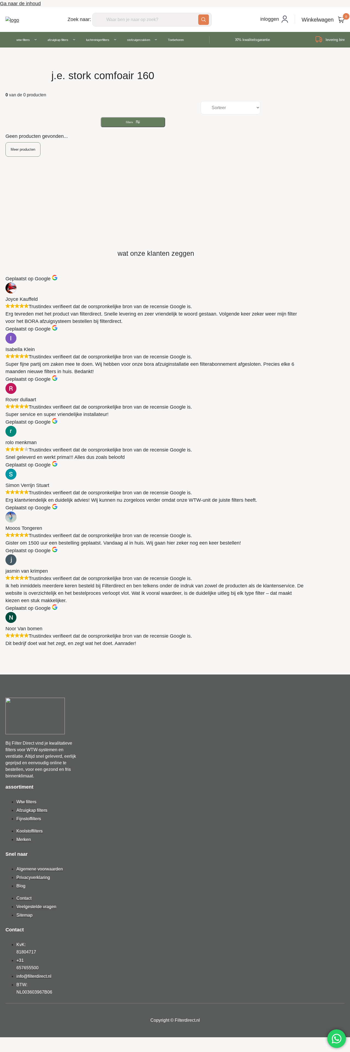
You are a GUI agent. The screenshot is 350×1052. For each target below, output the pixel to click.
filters (129, 122)
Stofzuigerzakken (138, 39)
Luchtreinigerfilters (97, 39)
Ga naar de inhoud (20, 3)
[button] (22, 149)
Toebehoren (176, 39)
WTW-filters (23, 39)
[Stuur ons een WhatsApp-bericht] (336, 1038)
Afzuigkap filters (58, 39)
